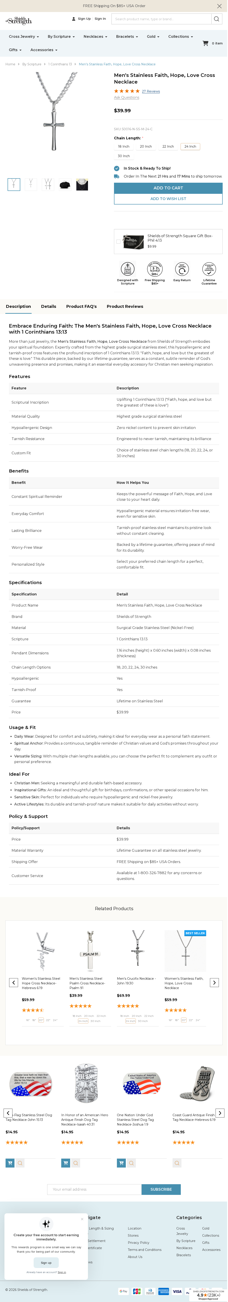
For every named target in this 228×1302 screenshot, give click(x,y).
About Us (133, 1260)
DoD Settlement (91, 1244)
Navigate (89, 1221)
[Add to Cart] (26, 1035)
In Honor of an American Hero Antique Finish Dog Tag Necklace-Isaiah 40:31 (83, 1123)
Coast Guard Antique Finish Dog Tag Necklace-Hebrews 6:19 (192, 1123)
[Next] (211, 987)
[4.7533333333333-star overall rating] (135, 1015)
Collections (19, 50)
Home (10, 64)
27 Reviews (149, 91)
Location (133, 1232)
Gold (151, 36)
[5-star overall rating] (42, 1011)
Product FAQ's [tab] (81, 311)
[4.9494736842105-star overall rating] (89, 1011)
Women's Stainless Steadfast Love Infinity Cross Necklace (179, 987)
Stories (131, 1239)
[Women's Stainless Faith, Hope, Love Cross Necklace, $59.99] (135, 955)
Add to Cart (166, 193)
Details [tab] (48, 311)
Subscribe (159, 1193)
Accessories (75, 50)
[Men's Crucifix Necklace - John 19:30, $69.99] (89, 955)
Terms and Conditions (143, 1253)
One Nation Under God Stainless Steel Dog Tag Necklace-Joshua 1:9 (133, 1123)
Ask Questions (125, 97)
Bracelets (125, 36)
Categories (186, 1221)
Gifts (47, 50)
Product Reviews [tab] (125, 311)
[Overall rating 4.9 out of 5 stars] (125, 92)
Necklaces (93, 36)
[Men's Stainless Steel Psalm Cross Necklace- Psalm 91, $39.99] (42, 955)
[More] (38, 36)
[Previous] (13, 987)
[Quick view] (36, 1035)
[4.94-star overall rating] (139, 1146)
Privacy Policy (137, 1246)
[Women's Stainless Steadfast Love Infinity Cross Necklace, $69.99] (182, 955)
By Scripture (59, 36)
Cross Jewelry (22, 36)
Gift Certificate (89, 1252)
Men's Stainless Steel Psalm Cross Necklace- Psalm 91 (39, 987)
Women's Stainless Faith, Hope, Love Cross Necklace (134, 987)
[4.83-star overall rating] (182, 1015)
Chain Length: (127, 138)
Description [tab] (18, 311)
